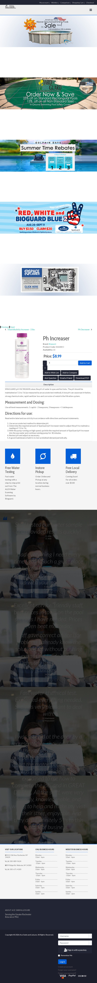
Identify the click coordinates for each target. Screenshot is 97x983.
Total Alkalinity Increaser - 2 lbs (21, 329)
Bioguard (52, 344)
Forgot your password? (67, 973)
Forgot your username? (67, 970)
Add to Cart (85, 363)
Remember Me (66, 955)
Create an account (65, 967)
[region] (48, 384)
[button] (4, 327)
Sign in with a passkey (77, 950)
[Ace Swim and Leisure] (10, 6)
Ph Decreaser (84, 329)
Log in (62, 961)
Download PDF (82, 378)
